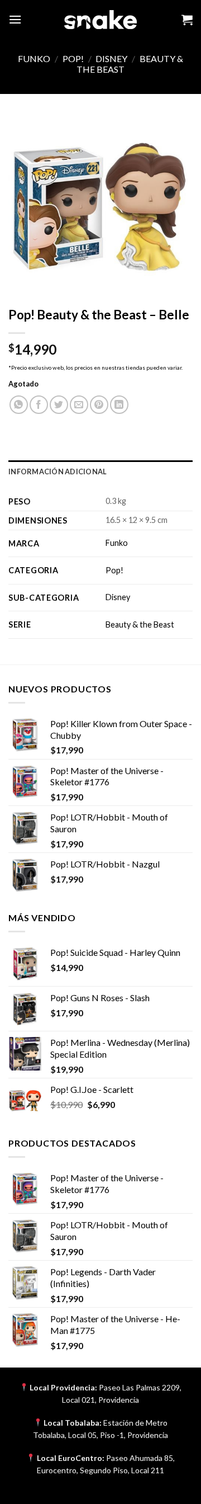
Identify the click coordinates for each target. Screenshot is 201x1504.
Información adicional (57, 471)
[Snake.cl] (100, 20)
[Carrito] (187, 19)
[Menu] (15, 19)
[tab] (100, 471)
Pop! (73, 58)
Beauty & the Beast (140, 624)
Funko (34, 58)
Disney (111, 58)
